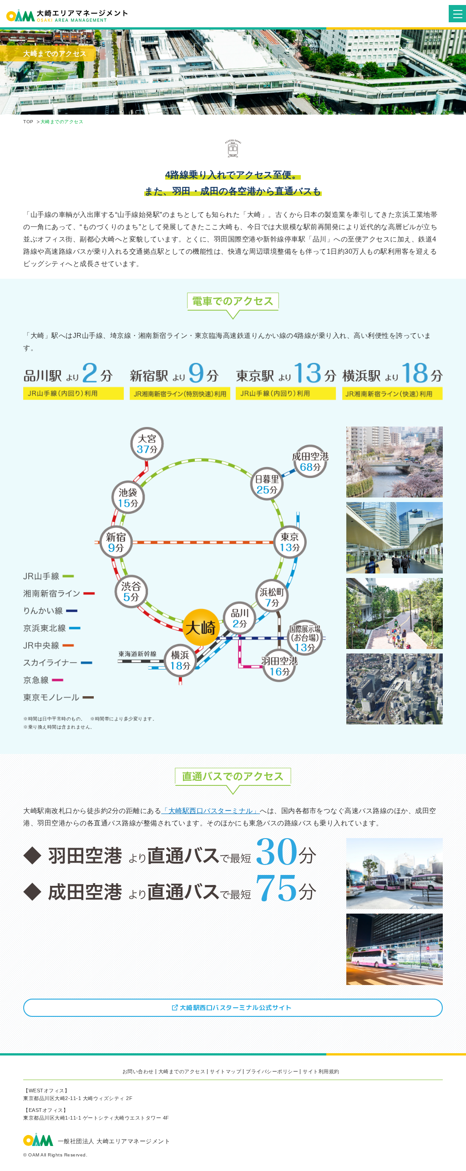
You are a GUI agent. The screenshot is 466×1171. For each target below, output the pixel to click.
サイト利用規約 (321, 1071)
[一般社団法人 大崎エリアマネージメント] (222, 15)
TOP (28, 121)
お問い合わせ (138, 1071)
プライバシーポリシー (272, 1071)
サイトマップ (225, 1071)
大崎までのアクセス (182, 1071)
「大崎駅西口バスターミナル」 (210, 810)
